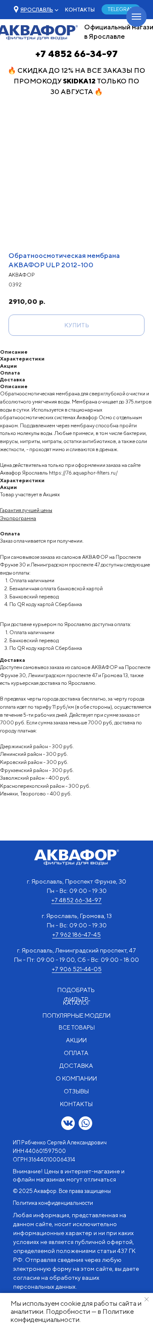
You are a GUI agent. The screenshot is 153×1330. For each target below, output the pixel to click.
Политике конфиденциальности (72, 1315)
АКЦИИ (76, 1040)
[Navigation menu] (136, 17)
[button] (36, 9)
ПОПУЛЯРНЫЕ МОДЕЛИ (76, 1015)
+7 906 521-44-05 (77, 969)
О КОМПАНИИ (76, 1078)
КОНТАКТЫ (80, 9)
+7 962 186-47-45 (76, 934)
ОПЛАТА (76, 1053)
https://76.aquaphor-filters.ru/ (83, 472)
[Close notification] (146, 1299)
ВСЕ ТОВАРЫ (77, 1027)
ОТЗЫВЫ (76, 1091)
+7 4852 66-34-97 (76, 53)
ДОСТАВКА (76, 1065)
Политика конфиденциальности (53, 1203)
